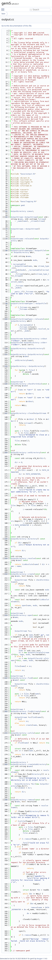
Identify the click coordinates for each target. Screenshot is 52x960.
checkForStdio (42, 580)
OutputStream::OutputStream (24, 217)
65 (5, 217)
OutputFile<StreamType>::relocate (27, 319)
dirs (31, 521)
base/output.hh (28, 174)
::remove (27, 839)
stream (42, 219)
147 (5, 413)
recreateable (19, 264)
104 (5, 319)
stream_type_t (42, 274)
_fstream (19, 274)
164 (5, 452)
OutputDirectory (18, 211)
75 (5, 239)
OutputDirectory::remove (22, 800)
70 (5, 229)
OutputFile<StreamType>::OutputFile (28, 250)
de (39, 890)
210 (5, 574)
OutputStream (21, 266)
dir (42, 458)
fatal (21, 435)
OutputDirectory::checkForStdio (26, 384)
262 (5, 711)
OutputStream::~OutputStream (24, 229)
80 (5, 250)
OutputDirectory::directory (24, 539)
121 (5, 354)
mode (35, 260)
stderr (30, 394)
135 (5, 384)
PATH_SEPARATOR (33, 474)
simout (30, 211)
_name (19, 221)
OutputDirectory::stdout (35, 339)
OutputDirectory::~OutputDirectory (27, 366)
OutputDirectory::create (22, 574)
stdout (30, 401)
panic (21, 545)
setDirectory (21, 360)
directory (36, 774)
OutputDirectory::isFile (22, 733)
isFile (22, 821)
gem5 (23, 205)
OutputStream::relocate (22, 239)
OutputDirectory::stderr (35, 343)
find (34, 717)
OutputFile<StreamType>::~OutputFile (28, 303)
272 (5, 733)
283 (5, 764)
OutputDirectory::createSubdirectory (28, 764)
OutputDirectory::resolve (23, 558)
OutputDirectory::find (21, 678)
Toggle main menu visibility (3, 9)
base (3, 14)
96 (5, 303)
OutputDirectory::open (21, 615)
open (24, 605)
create (29, 725)
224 (5, 615)
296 (5, 800)
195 (5, 539)
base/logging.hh (28, 201)
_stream (33, 221)
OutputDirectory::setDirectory (25, 452)
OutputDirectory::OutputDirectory (27, 348)
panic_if (19, 292)
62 (5, 211)
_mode (17, 270)
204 (5, 558)
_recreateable (34, 270)
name (21, 219)
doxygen (40, 958)
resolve (41, 329)
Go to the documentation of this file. (17, 26)
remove (34, 907)
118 (5, 348)
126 (5, 366)
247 (5, 678)
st (20, 751)
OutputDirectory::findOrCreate (25, 711)
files (31, 370)
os (30, 631)
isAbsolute (28, 564)
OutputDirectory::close (22, 413)
